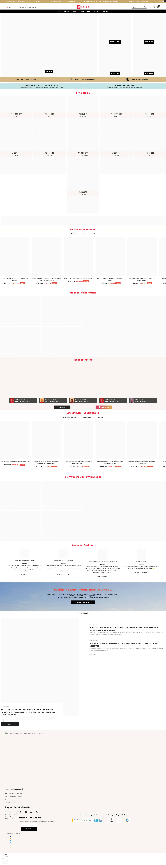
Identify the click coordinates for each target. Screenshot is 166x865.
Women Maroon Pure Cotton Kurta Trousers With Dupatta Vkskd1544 (142, 279)
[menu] (5, 859)
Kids (94, 234)
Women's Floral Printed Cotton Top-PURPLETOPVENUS (78, 278)
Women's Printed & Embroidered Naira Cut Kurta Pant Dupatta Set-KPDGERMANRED (46, 279)
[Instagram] (26, 812)
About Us (34, 7)
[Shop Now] (49, 44)
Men (84, 234)
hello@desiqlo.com (10, 802)
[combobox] (137, 7)
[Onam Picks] (149, 29)
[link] (27, 79)
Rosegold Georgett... (21, 399)
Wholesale (28, 7)
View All (62, 407)
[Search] (139, 7)
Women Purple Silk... (81, 399)
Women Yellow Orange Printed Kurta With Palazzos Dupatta (14, 279)
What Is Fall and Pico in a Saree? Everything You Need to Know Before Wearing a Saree (124, 628)
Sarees (100, 417)
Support (21, 7)
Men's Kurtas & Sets (69, 417)
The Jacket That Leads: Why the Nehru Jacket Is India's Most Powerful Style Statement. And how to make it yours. (29, 712)
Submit (28, 829)
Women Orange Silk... (51, 399)
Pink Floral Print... (140, 399)
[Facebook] (20, 812)
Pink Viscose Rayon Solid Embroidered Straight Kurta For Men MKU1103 (142, 462)
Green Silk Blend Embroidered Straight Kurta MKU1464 (14, 461)
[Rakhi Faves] (115, 61)
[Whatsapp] (36, 812)
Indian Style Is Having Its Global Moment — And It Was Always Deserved (124, 644)
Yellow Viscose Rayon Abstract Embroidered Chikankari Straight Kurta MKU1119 (46, 462)
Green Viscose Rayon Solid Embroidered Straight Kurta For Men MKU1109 (78, 462)
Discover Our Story (83, 602)
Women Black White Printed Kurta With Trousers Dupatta (110, 279)
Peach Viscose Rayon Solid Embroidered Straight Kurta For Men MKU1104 (110, 462)
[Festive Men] (149, 61)
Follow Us (105, 407)
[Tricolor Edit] (115, 29)
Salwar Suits (87, 417)
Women (73, 234)
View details (10, 724)
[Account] (150, 7)
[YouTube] (31, 812)
